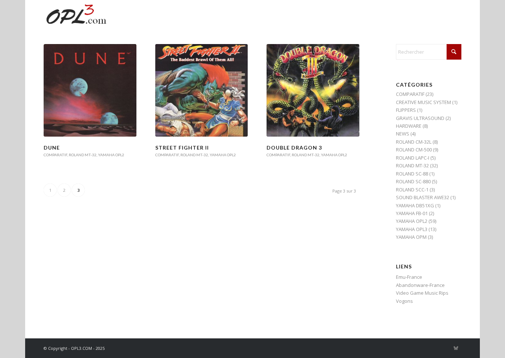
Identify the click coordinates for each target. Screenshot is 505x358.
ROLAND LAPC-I (412, 157)
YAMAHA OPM (411, 237)
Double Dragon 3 (294, 147)
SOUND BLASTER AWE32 (422, 197)
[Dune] (90, 90)
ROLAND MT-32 (82, 155)
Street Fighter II (182, 147)
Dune (52, 147)
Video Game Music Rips (422, 293)
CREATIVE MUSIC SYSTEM (423, 102)
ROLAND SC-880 (413, 181)
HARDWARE (408, 126)
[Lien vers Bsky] (455, 348)
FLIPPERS (406, 110)
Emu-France (409, 277)
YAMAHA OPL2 (111, 155)
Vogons (404, 301)
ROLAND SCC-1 (412, 189)
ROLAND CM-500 (414, 149)
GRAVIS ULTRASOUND (420, 118)
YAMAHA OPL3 (411, 229)
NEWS (402, 133)
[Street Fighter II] (201, 90)
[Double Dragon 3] (313, 90)
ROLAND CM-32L (413, 141)
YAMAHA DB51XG (415, 205)
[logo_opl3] (77, 16)
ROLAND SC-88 (412, 173)
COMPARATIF (55, 155)
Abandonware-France (420, 285)
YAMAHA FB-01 (412, 213)
